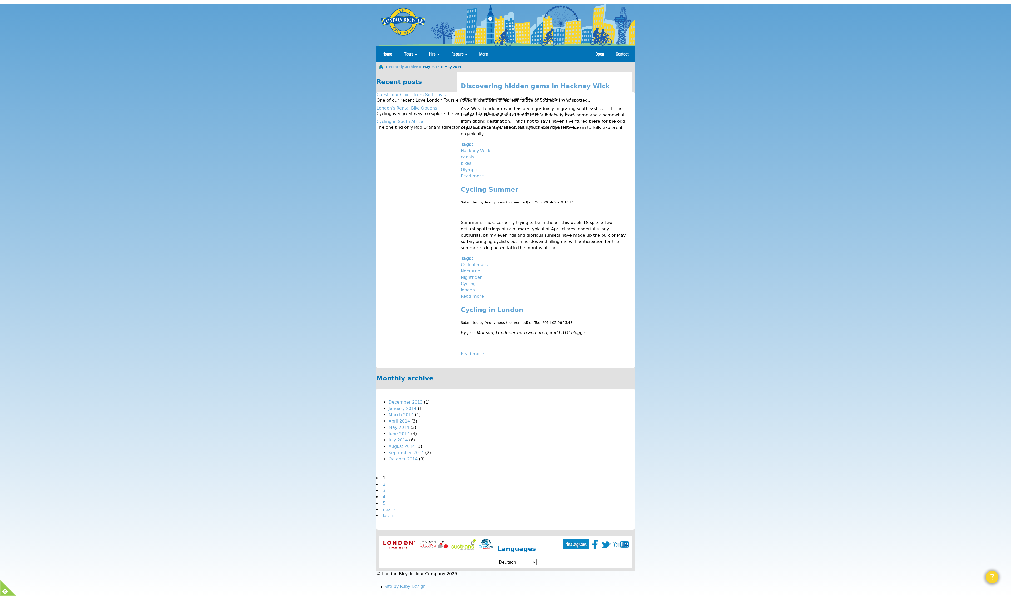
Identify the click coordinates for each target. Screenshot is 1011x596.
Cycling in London (492, 310)
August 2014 (402, 446)
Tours (409, 54)
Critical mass (474, 264)
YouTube (621, 544)
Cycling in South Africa (399, 121)
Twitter (605, 544)
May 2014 (399, 427)
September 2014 (406, 452)
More (483, 54)
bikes (466, 163)
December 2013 (406, 402)
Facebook (595, 544)
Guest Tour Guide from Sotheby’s (411, 94)
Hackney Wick (475, 150)
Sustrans (463, 544)
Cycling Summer (489, 189)
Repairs (458, 54)
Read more (472, 175)
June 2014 (399, 433)
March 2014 (401, 414)
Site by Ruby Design (405, 586)
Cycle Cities (486, 544)
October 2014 (403, 458)
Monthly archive (403, 67)
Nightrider (471, 277)
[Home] (403, 21)
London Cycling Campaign (434, 544)
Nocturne (470, 271)
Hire (433, 54)
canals (467, 157)
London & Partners (399, 544)
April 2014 (399, 421)
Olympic (469, 169)
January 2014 (403, 408)
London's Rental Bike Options (406, 108)
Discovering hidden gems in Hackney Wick (535, 86)
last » (388, 515)
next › (389, 509)
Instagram (576, 544)
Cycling (468, 283)
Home (387, 54)
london (468, 289)
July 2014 (398, 440)
